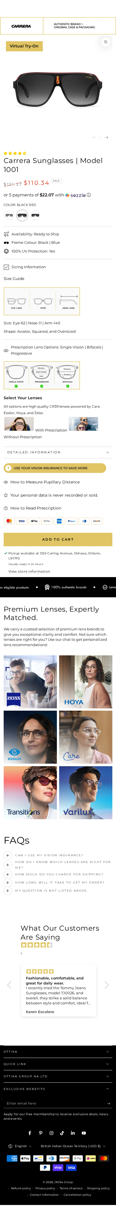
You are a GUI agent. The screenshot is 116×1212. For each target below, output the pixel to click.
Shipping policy (98, 1188)
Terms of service (71, 1188)
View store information (29, 571)
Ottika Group (63, 1182)
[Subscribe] (110, 1103)
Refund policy (21, 1188)
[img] (61, 945)
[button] (58, 195)
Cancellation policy (77, 1195)
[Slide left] (94, 138)
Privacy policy (45, 1188)
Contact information (44, 1195)
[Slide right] (107, 138)
